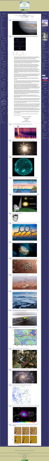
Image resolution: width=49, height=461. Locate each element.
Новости (11, 0)
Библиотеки (43, 119)
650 (29, 445)
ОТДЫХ (45, 92)
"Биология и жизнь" (44, 58)
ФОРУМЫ (4, 79)
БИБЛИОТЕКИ (45, 83)
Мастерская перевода (3, 97)
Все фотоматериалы (3, 122)
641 (19, 445)
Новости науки (43, 134)
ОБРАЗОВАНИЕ (45, 60)
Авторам (43, 104)
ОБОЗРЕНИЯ (4, 38)
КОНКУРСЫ (3, 99)
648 (27, 445)
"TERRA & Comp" (44, 55)
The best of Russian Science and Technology (45, 138)
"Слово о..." (2, 41)
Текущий (2, 114)
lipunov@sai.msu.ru (32, 450)
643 (21, 445)
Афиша (43, 136)
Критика (2, 29)
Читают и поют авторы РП (45, 90)
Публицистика (2, 20)
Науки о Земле (43, 68)
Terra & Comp (19, 115)
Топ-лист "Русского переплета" (44, 125)
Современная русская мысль (4, 63)
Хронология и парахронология (2, 72)
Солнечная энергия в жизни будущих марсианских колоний (20, 274)
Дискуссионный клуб (3, 81)
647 (26, 445)
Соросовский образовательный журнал (44, 66)
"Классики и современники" (4, 40)
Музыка (2, 54)
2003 (1, 115)
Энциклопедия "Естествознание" (44, 44)
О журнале (43, 105)
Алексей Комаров (25, 457)
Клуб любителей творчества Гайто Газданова (4, 94)
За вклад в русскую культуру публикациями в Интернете (4, 101)
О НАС (45, 101)
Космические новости (44, 41)
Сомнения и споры (3, 30)
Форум (1, 111)
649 (28, 445)
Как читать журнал (44, 106)
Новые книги (2, 31)
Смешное (43, 99)
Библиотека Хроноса (44, 85)
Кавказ (1, 22)
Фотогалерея (2, 53)
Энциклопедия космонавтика (43, 42)
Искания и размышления (3, 28)
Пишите (9, 0)
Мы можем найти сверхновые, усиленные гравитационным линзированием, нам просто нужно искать (25, 194)
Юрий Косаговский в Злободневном (17, 213)
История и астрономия (44, 28)
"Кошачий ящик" (2, 44)
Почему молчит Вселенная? (45, 18)
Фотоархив (2, 121)
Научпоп (43, 86)
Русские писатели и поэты (45, 117)
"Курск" (2, 21)
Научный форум (2, 82)
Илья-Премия (2, 105)
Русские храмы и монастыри (3, 58)
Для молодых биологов (45, 81)
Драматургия (2, 27)
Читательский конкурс (3, 104)
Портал (1, 0)
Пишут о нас (43, 107)
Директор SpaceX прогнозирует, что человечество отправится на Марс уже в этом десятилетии (24, 258)
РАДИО (45, 88)
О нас (7, 0)
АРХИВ (4, 113)
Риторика (2, 56)
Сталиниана (2, 77)
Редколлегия (43, 103)
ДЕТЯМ (4, 107)
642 (20, 445)
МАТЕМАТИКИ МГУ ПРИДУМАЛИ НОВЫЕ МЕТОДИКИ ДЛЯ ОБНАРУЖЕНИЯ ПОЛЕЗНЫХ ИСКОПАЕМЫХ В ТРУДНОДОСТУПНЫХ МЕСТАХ (25, 310)
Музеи (42, 94)
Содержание (4, 0)
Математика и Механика (44, 69)
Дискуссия (21, 0)
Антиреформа (43, 64)
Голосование (15, 0)
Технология (43, 70)
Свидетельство (23, 15)
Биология (43, 67)
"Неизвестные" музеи (3, 55)
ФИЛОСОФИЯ (4, 61)
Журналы (43, 116)
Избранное (43, 118)
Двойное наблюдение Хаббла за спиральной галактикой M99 (20, 369)
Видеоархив (2, 59)
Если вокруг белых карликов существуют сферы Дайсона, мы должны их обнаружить (23, 140)
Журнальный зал (2, 36)
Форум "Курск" (2, 84)
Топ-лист (18, 0)
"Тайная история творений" (4, 42)
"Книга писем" (2, 43)
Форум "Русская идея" (3, 83)
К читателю (2, 18)
